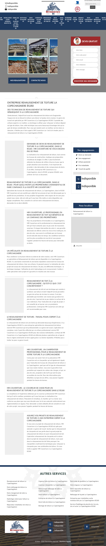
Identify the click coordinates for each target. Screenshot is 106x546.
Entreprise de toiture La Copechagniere (52, 498)
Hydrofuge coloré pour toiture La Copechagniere (18, 500)
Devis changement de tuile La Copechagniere (17, 494)
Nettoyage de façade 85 (23, 19)
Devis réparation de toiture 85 (97, 20)
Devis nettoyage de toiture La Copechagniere (17, 488)
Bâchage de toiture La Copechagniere (51, 506)
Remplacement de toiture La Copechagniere (16, 482)
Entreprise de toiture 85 (68, 19)
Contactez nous (38, 81)
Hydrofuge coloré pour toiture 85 (38, 20)
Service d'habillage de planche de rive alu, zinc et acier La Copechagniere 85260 (84, 505)
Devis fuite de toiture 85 (61, 21)
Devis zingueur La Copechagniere (81, 485)
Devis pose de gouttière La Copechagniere (84, 481)
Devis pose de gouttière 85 (55, 20)
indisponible (12, 3)
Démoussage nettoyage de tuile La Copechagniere (50, 490)
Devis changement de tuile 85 (89, 19)
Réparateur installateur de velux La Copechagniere (19, 506)
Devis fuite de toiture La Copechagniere (52, 502)
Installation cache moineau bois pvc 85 (8, 20)
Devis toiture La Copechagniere (49, 495)
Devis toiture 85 (75, 19)
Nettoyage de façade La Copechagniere (83, 495)
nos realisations (17, 81)
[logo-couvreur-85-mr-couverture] (53, 8)
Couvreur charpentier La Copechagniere (52, 485)
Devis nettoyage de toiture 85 (31, 20)
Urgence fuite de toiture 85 (81, 20)
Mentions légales (65, 541)
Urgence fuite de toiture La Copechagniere (53, 481)
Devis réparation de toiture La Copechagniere (80, 490)
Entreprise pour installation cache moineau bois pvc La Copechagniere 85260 (84, 499)
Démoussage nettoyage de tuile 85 (47, 19)
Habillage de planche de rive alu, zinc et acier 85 (16, 23)
